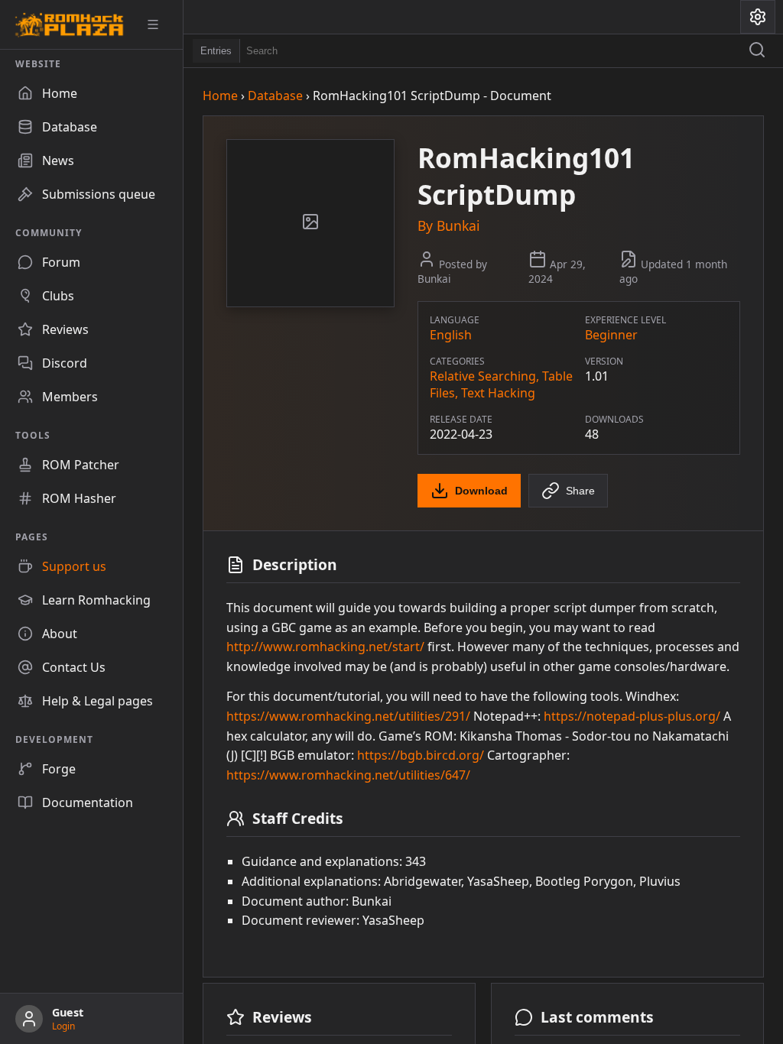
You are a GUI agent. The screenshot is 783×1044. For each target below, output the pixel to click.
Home (220, 95)
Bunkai (458, 225)
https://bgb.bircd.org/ (420, 755)
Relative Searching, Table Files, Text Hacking (501, 384)
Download (481, 491)
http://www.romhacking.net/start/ (325, 646)
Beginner (611, 334)
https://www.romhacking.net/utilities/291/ (348, 716)
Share (580, 491)
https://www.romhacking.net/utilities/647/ (348, 775)
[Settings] (757, 17)
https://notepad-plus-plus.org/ (632, 716)
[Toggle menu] (158, 24)
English (451, 334)
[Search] (757, 51)
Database (275, 95)
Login (63, 1026)
